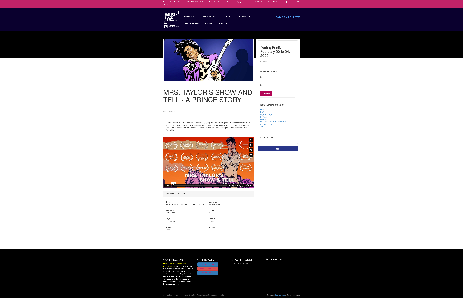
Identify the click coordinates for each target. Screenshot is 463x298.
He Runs (263, 117)
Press (208, 23)
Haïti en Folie (259, 2)
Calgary (238, 2)
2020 (262, 109)
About (228, 16)
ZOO (262, 126)
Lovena (263, 119)
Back (277, 148)
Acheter (266, 93)
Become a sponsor (208, 272)
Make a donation (207, 264)
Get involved (244, 16)
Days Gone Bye (266, 114)
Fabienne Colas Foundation (172, 2)
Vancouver (248, 2)
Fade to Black (272, 2)
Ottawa (229, 2)
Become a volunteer (208, 268)
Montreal (212, 2)
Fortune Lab (280, 295)
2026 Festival (189, 16)
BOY (262, 112)
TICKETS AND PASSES (210, 16)
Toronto (220, 2)
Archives (222, 23)
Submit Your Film (191, 23)
